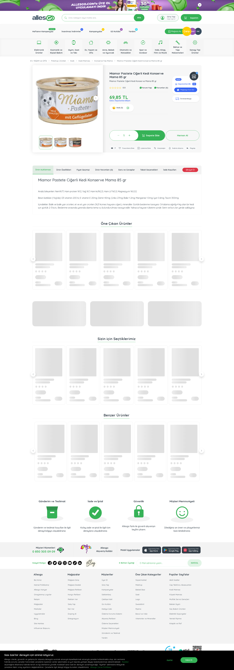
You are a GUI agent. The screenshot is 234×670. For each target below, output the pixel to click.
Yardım (132, 31)
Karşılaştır (161, 148)
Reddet (125, 662)
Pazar (192, 31)
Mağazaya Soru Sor (187, 90)
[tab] (42, 169)
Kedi (72, 61)
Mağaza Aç (176, 31)
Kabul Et (189, 660)
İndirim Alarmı (177, 148)
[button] (68, 100)
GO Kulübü (115, 31)
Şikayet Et (190, 170)
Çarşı (187, 31)
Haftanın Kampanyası (42, 31)
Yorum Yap (147, 88)
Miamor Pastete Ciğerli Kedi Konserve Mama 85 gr (139, 61)
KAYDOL (194, 563)
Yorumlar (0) (162, 88)
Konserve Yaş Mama (103, 61)
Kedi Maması (84, 61)
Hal (198, 31)
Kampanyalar (95, 31)
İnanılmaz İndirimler (71, 31)
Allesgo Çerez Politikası (100, 667)
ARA (139, 17)
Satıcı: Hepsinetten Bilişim (119, 101)
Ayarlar (170, 660)
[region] (117, 660)
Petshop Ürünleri (58, 61)
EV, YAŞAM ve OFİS (38, 61)
